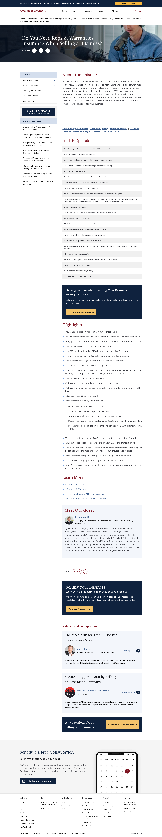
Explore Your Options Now (81, 312)
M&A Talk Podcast (88, 813)
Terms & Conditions (40, 833)
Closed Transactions (27, 823)
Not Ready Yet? (25, 827)
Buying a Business (30, 85)
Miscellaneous (29, 101)
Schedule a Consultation (128, 3)
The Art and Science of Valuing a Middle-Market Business (36, 159)
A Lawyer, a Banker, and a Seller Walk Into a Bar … (38, 182)
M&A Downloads (88, 826)
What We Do (107, 802)
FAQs (22, 809)
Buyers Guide (45, 808)
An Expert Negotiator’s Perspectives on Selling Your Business (38, 143)
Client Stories (24, 816)
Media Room (107, 813)
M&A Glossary (87, 822)
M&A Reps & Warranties (77, 489)
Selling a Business (30, 80)
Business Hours (129, 808)
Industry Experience (27, 820)
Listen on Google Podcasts (86, 131)
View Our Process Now (79, 609)
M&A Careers (107, 816)
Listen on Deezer (118, 128)
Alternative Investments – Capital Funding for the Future (36, 167)
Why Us (22, 802)
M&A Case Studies (30, 96)
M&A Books (86, 806)
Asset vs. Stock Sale (74, 484)
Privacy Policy (25, 833)
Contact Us (107, 809)
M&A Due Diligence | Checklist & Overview (85, 498)
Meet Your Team (26, 806)
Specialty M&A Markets (32, 90)
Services (64, 802)
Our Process (24, 813)
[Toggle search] (134, 11)
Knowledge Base (88, 802)
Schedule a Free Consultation (122, 724)
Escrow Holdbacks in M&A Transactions (84, 494)
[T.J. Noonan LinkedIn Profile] (88, 517)
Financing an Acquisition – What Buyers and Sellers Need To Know (37, 136)
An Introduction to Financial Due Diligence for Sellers (36, 151)
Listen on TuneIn (111, 131)
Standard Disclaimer (59, 833)
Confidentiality (108, 806)
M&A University (87, 809)
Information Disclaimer (78, 833)
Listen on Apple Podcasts (75, 128)
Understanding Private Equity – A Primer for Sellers (36, 128)
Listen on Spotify (99, 128)
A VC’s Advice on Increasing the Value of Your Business (38, 175)
